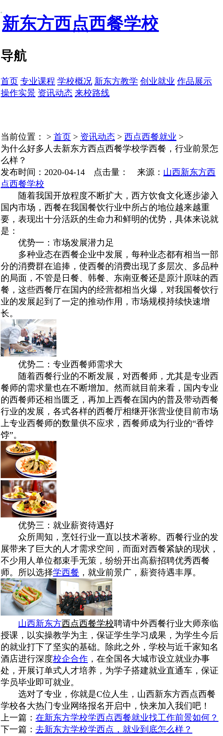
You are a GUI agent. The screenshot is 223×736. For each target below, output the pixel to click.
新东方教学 (116, 81)
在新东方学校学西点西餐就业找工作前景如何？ (127, 717)
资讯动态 (55, 93)
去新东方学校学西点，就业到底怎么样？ (114, 729)
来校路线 (92, 93)
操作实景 (18, 93)
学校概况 (74, 81)
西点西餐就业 (150, 137)
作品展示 (194, 81)
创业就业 (157, 81)
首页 (9, 81)
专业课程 (37, 81)
